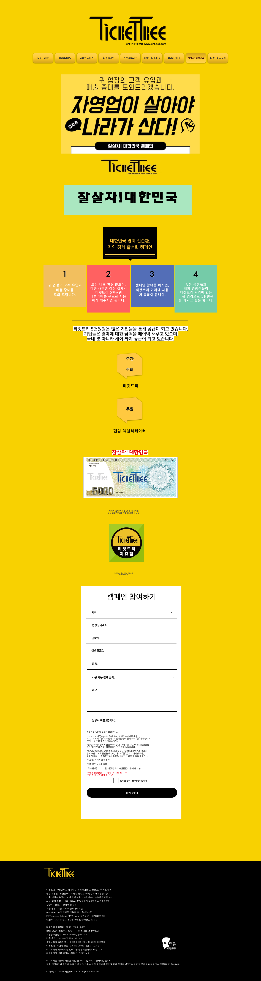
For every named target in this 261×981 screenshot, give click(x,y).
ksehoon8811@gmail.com (75, 934)
